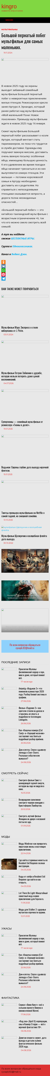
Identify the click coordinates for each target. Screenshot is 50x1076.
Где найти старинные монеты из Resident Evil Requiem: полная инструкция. (33, 863)
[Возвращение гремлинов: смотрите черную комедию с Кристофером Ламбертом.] (9, 799)
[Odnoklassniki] (25, 262)
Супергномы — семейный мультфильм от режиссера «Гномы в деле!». (22, 423)
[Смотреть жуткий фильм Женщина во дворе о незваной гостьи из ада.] (9, 816)
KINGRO (9, 6)
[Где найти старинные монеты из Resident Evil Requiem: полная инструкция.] (9, 860)
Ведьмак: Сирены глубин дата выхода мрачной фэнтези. (24, 468)
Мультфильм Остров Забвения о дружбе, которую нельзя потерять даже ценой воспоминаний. (21, 376)
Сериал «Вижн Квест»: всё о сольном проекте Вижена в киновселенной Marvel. (31, 1007)
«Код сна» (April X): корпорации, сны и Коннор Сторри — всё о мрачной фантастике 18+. (33, 1024)
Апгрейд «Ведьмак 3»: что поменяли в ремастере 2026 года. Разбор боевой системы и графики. (32, 693)
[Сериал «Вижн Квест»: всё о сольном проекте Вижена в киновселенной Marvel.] (9, 1004)
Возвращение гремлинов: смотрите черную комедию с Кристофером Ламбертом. (31, 802)
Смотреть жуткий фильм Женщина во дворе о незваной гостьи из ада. (32, 819)
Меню (9, 20)
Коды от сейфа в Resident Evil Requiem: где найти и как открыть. (32, 879)
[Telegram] (25, 279)
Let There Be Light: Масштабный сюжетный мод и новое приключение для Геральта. (33, 896)
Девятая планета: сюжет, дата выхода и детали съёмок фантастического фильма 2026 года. (32, 1042)
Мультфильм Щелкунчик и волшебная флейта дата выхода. (24, 537)
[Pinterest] (25, 274)
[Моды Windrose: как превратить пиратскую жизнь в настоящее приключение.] (9, 843)
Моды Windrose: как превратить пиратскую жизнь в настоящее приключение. (33, 846)
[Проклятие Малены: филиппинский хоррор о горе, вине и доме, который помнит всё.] (9, 669)
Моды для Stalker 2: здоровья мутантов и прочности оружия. (32, 911)
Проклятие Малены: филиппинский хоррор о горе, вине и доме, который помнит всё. (32, 673)
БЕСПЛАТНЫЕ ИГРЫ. (23, 238)
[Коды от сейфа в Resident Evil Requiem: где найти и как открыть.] (9, 876)
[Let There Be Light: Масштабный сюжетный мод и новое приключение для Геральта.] (9, 893)
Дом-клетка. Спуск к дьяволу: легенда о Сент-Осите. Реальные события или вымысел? (32, 754)
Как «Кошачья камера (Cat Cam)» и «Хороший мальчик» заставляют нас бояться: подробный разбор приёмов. (32, 735)
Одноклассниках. (22, 246)
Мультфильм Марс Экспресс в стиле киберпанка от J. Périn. (19, 329)
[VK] (25, 266)
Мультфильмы (9, 29)
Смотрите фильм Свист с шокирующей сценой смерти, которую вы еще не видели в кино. (31, 784)
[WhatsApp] (25, 270)
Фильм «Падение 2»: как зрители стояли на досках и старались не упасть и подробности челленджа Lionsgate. (31, 713)
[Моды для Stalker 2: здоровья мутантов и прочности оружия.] (9, 909)
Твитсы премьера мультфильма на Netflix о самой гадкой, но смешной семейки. (22, 514)
